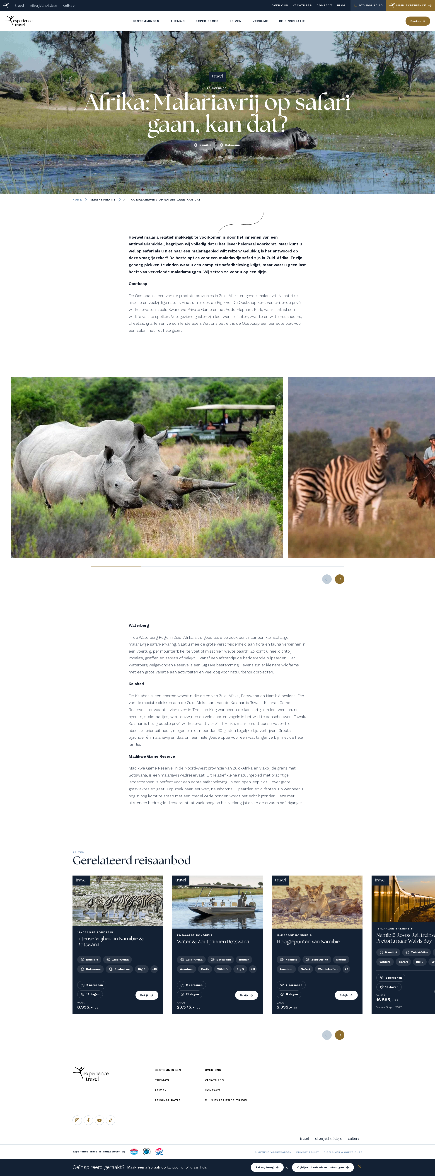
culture (69, 5)
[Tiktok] (110, 1120)
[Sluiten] (359, 1167)
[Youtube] (99, 1120)
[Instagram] (77, 1120)
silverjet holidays (43, 5)
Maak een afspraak (143, 1167)
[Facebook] (88, 1120)
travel (19, 5)
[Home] (6, 5)
